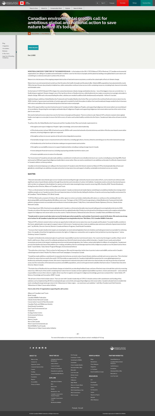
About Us (44, 8)
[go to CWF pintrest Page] (45, 348)
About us (32, 356)
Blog (3, 43)
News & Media (78, 8)
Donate (124, 3)
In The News (5, 53)
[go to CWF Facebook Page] (30, 348)
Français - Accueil (77, 408)
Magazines (5, 46)
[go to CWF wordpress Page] (36, 348)
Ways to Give (34, 8)
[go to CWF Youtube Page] (39, 348)
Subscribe (148, 3)
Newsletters (5, 48)
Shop (137, 3)
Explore (67, 8)
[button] (97, 3)
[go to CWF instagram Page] (42, 348)
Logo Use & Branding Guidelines (8, 57)
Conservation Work (56, 8)
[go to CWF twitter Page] (33, 348)
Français (111, 3)
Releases (4, 51)
